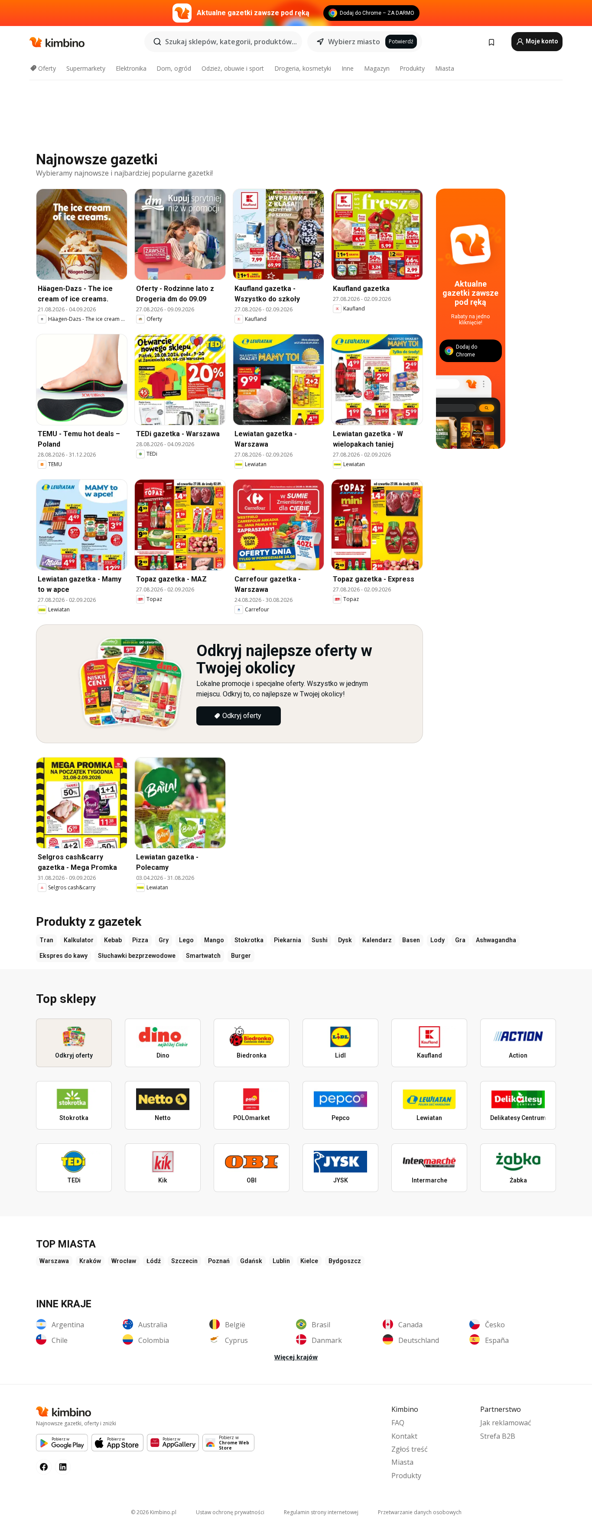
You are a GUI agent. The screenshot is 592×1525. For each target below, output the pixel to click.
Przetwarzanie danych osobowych (420, 1512)
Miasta (444, 68)
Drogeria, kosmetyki (302, 68)
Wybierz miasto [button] (354, 41)
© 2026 (153, 1512)
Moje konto (541, 41)
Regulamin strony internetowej (321, 1512)
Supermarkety (85, 68)
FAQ (397, 1422)
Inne (348, 68)
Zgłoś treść (409, 1449)
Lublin (281, 1260)
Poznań (219, 1260)
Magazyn (377, 68)
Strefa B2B (497, 1436)
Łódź (153, 1260)
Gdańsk (251, 1260)
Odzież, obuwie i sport (233, 68)
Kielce (309, 1260)
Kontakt (404, 1436)
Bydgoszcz (345, 1260)
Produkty (412, 68)
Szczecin (184, 1260)
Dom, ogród (173, 68)
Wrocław (123, 1260)
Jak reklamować (505, 1422)
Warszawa (54, 1260)
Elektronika (131, 68)
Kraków (90, 1260)
